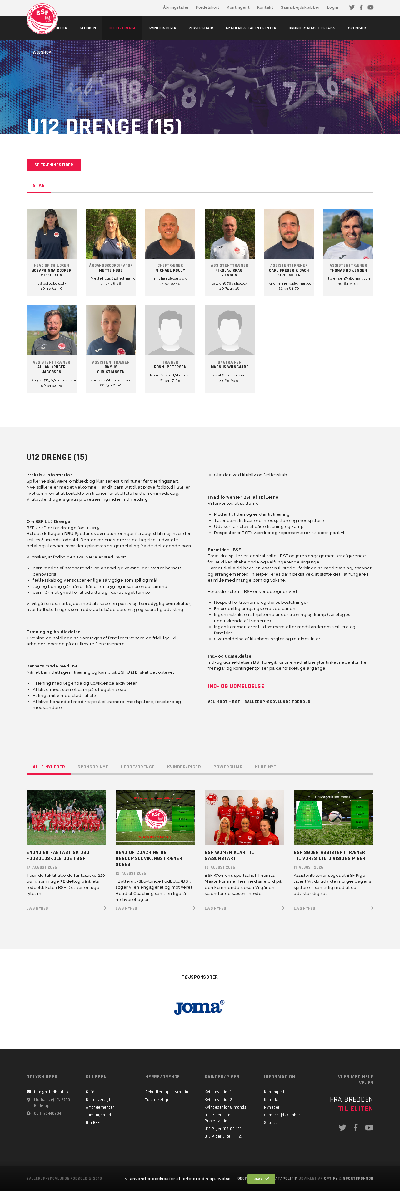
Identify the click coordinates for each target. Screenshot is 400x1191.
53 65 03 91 (229, 380)
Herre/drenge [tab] (138, 767)
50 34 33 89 (51, 385)
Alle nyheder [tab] (49, 767)
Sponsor (271, 1122)
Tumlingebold (98, 1115)
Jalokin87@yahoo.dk (230, 283)
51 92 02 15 (170, 284)
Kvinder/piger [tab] (184, 767)
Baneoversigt (98, 1099)
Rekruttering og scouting (168, 1091)
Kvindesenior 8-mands (225, 1107)
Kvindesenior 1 (218, 1091)
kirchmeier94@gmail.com (289, 283)
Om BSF (93, 1122)
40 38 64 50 (52, 288)
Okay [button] (258, 1179)
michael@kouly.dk (170, 278)
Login (332, 7)
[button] (240, 1179)
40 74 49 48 (229, 288)
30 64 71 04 (348, 284)
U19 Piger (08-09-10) (223, 1128)
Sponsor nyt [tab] (93, 767)
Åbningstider (176, 7)
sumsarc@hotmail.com (111, 380)
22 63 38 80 (111, 385)
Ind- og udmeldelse (236, 686)
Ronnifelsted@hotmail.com (170, 375)
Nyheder (272, 1107)
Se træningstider (53, 165)
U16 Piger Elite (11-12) (223, 1136)
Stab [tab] (39, 185)
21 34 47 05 (170, 380)
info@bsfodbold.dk (51, 1091)
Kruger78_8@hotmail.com (51, 380)
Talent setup (156, 1099)
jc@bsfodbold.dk (52, 283)
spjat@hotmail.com (229, 375)
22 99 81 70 (289, 288)
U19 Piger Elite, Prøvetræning (218, 1118)
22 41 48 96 (111, 284)
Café (90, 1091)
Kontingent (238, 7)
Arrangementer (100, 1107)
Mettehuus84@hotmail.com (111, 278)
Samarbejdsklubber (300, 7)
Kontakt (265, 7)
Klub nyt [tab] (266, 767)
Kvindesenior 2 (218, 1099)
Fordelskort (208, 7)
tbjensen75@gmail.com (348, 278)
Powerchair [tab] (227, 767)
